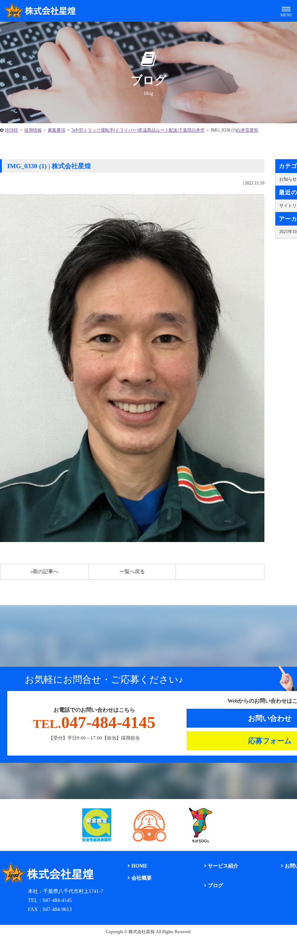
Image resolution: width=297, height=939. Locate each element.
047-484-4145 (94, 722)
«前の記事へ (44, 571)
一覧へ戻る (132, 571)
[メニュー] (286, 11)
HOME (11, 130)
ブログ (215, 885)
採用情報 (33, 130)
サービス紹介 (223, 866)
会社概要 (141, 878)
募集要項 (56, 130)
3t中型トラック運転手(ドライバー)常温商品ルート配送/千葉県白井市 (138, 130)
